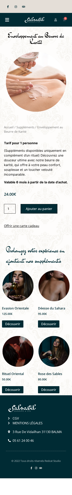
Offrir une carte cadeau (21, 226)
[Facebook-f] (8, 7)
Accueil (9, 127)
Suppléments (25, 127)
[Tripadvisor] (23, 7)
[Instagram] (16, 7)
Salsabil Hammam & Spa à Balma (33, 486)
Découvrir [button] (12, 324)
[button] (7, 19)
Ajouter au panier (39, 209)
